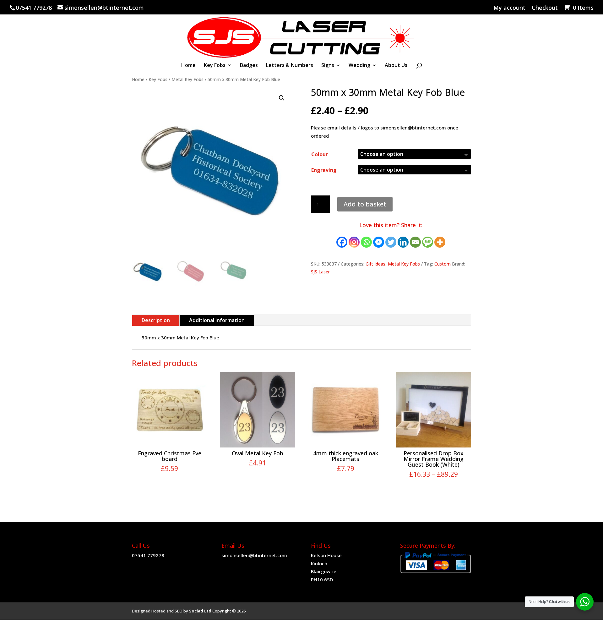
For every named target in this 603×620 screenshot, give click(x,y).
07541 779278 (148, 555)
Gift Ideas (375, 264)
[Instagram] (354, 242)
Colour (319, 154)
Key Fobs (214, 66)
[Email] (415, 242)
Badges (249, 66)
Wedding (359, 66)
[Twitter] (390, 242)
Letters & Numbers (289, 66)
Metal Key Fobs (187, 79)
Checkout (545, 8)
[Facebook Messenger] (378, 242)
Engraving (324, 170)
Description (156, 320)
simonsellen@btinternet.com (254, 555)
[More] (439, 242)
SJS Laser (320, 272)
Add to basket (365, 204)
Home (188, 66)
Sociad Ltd (200, 611)
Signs (327, 66)
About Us (396, 66)
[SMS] (427, 242)
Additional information (217, 320)
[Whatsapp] (366, 242)
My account (509, 8)
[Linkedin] (403, 242)
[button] (281, 98)
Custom (442, 264)
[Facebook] (341, 242)
